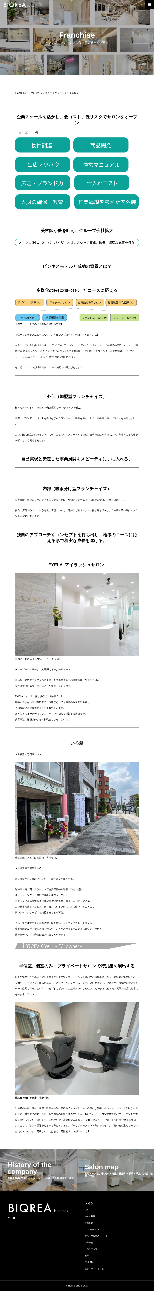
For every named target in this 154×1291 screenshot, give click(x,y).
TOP (87, 1210)
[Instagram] (9, 1217)
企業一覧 (89, 1242)
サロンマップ (91, 1249)
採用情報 (89, 1262)
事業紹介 (89, 1223)
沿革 (87, 1255)
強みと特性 (90, 1216)
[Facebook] (13, 1217)
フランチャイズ (92, 1229)
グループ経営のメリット (96, 1236)
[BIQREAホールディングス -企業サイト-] (19, 4)
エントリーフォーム (94, 1269)
